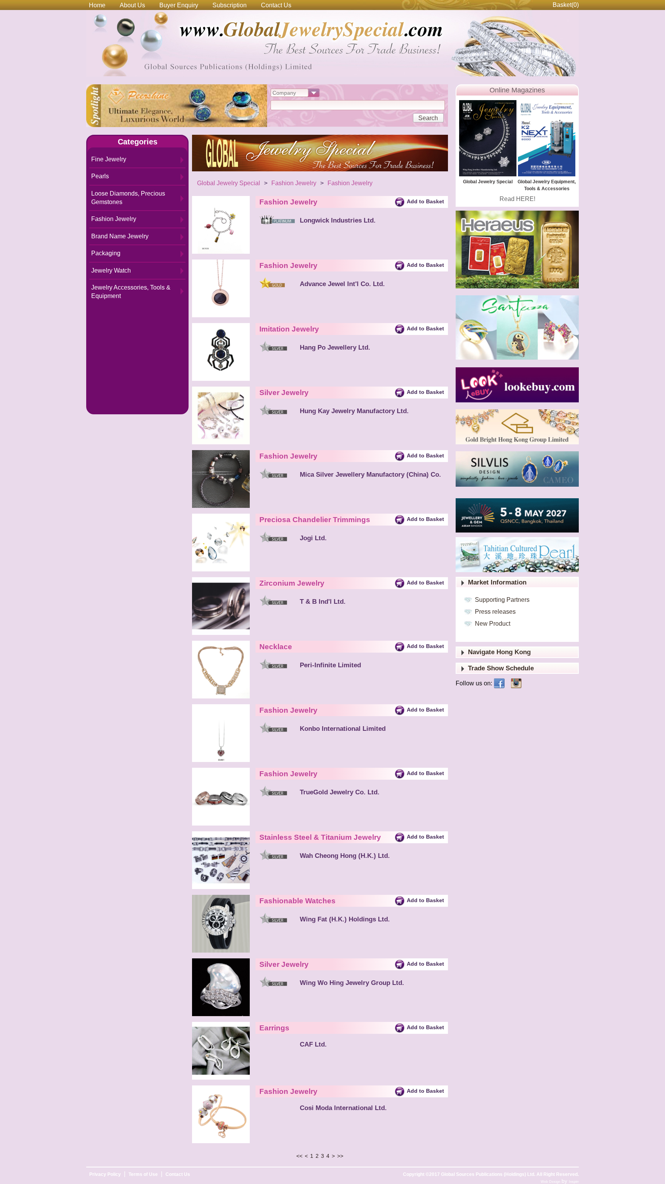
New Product (492, 623)
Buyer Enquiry (178, 5)
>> (340, 1156)
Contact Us (276, 5)
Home (97, 5)
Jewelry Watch (111, 270)
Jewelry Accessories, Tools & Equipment (130, 291)
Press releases (495, 611)
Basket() (566, 5)
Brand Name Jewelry (120, 236)
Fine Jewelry (108, 159)
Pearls (100, 176)
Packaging (105, 253)
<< (299, 1156)
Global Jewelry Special (228, 183)
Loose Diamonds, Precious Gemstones (128, 197)
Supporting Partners (502, 599)
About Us (132, 5)
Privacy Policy (105, 1174)
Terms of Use (143, 1174)
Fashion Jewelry (113, 219)
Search (428, 118)
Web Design (551, 1182)
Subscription (229, 5)
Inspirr (574, 1182)
